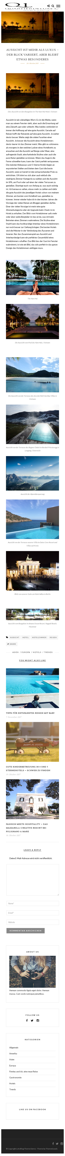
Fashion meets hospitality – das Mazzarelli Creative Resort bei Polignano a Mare (27, 828)
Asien (15, 652)
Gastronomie (15, 1077)
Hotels (37, 652)
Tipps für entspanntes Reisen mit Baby (30, 713)
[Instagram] (38, 1020)
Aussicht (14, 637)
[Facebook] (27, 1020)
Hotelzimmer (39, 637)
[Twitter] (32, 1020)
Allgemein (13, 1047)
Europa (26, 652)
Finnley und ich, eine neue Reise (23, 1071)
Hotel (26, 637)
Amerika (13, 1053)
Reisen (53, 637)
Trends (48, 652)
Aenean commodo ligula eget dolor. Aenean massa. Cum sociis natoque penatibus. (29, 992)
